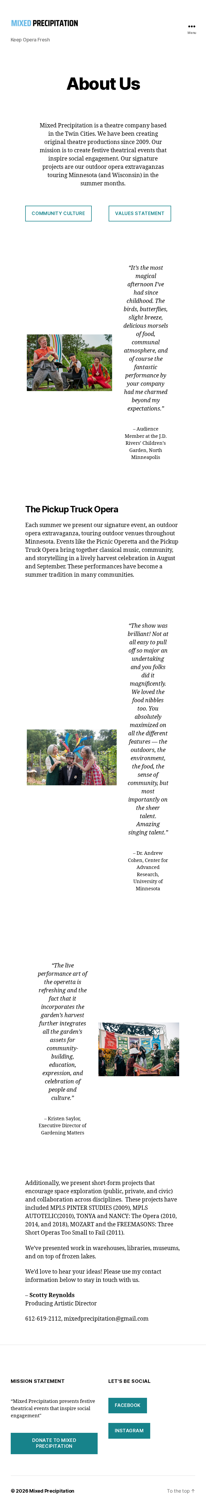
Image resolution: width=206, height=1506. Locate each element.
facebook (128, 1405)
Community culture (58, 213)
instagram (129, 1430)
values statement (139, 213)
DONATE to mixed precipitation (54, 1443)
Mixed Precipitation (51, 1491)
